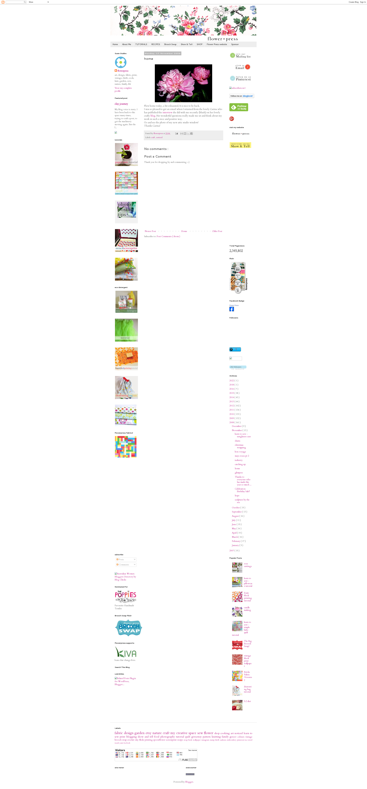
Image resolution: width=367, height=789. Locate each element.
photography (168, 737)
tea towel (248, 740)
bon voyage (240, 451)
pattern (207, 737)
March (235, 537)
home (237, 468)
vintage (248, 736)
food (157, 737)
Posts (121, 559)
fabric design (124, 733)
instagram (205, 740)
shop (217, 733)
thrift (217, 740)
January (235, 545)
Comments (123, 564)
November (237, 430)
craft (153, 137)
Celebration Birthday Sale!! (242, 490)
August (235, 516)
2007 (232, 550)
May (234, 528)
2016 (232, 388)
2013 (232, 401)
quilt (188, 737)
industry (239, 460)
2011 (232, 409)
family (226, 737)
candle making (247, 609)
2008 (232, 422)
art (233, 733)
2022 (232, 380)
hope (237, 495)
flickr (142, 739)
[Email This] (181, 133)
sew (200, 733)
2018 (232, 384)
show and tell (146, 737)
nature (158, 733)
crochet (131, 739)
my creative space (183, 733)
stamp (212, 740)
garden (140, 733)
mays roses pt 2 (242, 455)
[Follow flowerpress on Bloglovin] (241, 97)
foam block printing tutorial (248, 596)
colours (241, 736)
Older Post (217, 231)
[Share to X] (188, 133)
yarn (122, 743)
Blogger (189, 781)
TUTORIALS (141, 44)
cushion (223, 740)
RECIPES (155, 44)
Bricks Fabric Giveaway (248, 676)
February (236, 541)
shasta (237, 440)
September (237, 511)
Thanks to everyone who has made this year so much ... (243, 480)
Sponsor (235, 44)
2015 (232, 393)
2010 (232, 414)
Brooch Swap (170, 44)
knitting (217, 737)
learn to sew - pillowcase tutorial (248, 582)
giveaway (197, 737)
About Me (126, 44)
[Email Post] (176, 133)
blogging (132, 737)
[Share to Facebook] (191, 133)
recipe (180, 739)
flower (209, 733)
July (234, 520)
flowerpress (123, 70)
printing (149, 739)
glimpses (239, 472)
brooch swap (121, 739)
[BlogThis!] (185, 133)
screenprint (171, 739)
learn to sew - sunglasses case (243, 435)
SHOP (199, 44)
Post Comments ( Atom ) (168, 236)
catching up (240, 464)
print (123, 737)
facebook (127, 743)
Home (115, 44)
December (237, 426)
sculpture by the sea (242, 501)
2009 (232, 418)
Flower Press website (217, 44)
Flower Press (234, 305)
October (236, 507)
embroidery (232, 740)
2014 (232, 397)
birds (190, 740)
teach (117, 743)
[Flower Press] (231, 310)
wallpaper (197, 740)
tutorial (180, 737)
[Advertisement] (126, 506)
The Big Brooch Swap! (248, 644)
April (234, 532)
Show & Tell (186, 44)
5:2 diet (247, 701)
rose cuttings (248, 565)
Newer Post (150, 231)
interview (167, 112)
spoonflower (159, 739)
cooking (225, 733)
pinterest (241, 740)
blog (153, 115)
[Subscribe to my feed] (237, 88)
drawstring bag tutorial (248, 689)
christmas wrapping (240, 446)
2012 (232, 405)
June (234, 524)
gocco (233, 737)
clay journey (121, 104)
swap (186, 740)
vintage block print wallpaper (248, 660)
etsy (149, 733)
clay (137, 739)
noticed (159, 137)
